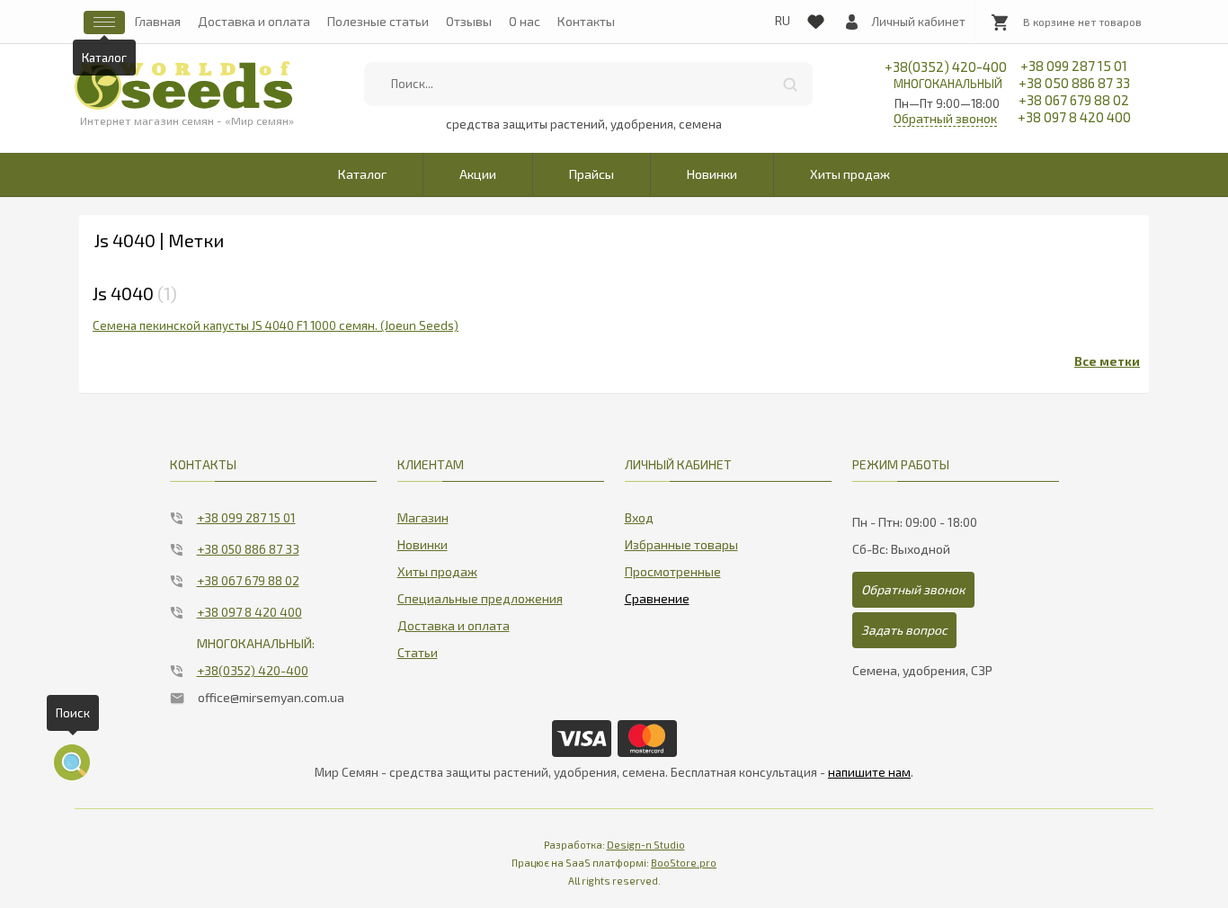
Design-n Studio (646, 844)
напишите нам (869, 772)
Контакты (586, 21)
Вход (639, 517)
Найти (790, 84)
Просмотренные (673, 571)
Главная (158, 21)
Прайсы (591, 174)
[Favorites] (815, 18)
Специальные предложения (480, 598)
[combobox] (588, 84)
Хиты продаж (850, 174)
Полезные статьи (378, 21)
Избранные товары (681, 544)
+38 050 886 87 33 (1074, 83)
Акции (477, 174)
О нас (524, 21)
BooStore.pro (683, 862)
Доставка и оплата (254, 21)
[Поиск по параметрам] (72, 762)
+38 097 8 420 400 (1074, 117)
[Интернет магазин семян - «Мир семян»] (184, 85)
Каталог (362, 174)
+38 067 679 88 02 (1074, 100)
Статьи (417, 652)
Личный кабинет (918, 21)
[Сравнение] (657, 595)
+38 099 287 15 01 (1073, 66)
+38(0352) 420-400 (946, 74)
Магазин (423, 517)
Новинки (712, 174)
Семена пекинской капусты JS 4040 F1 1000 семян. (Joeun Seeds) (275, 325)
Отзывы (469, 21)
